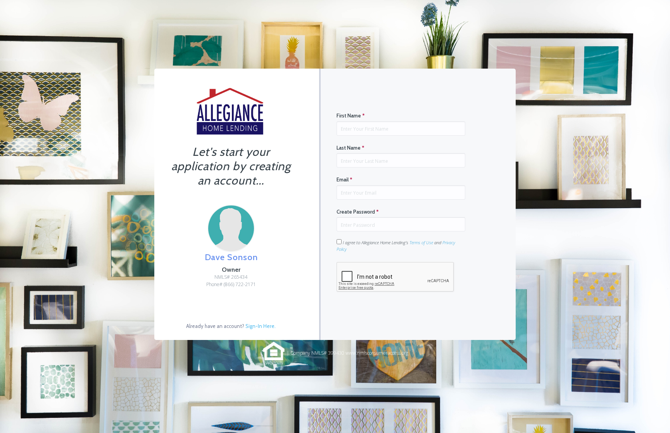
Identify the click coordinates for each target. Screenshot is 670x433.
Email (344, 179)
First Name (351, 115)
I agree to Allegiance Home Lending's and (396, 246)
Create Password (358, 212)
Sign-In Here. (260, 326)
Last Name (350, 148)
